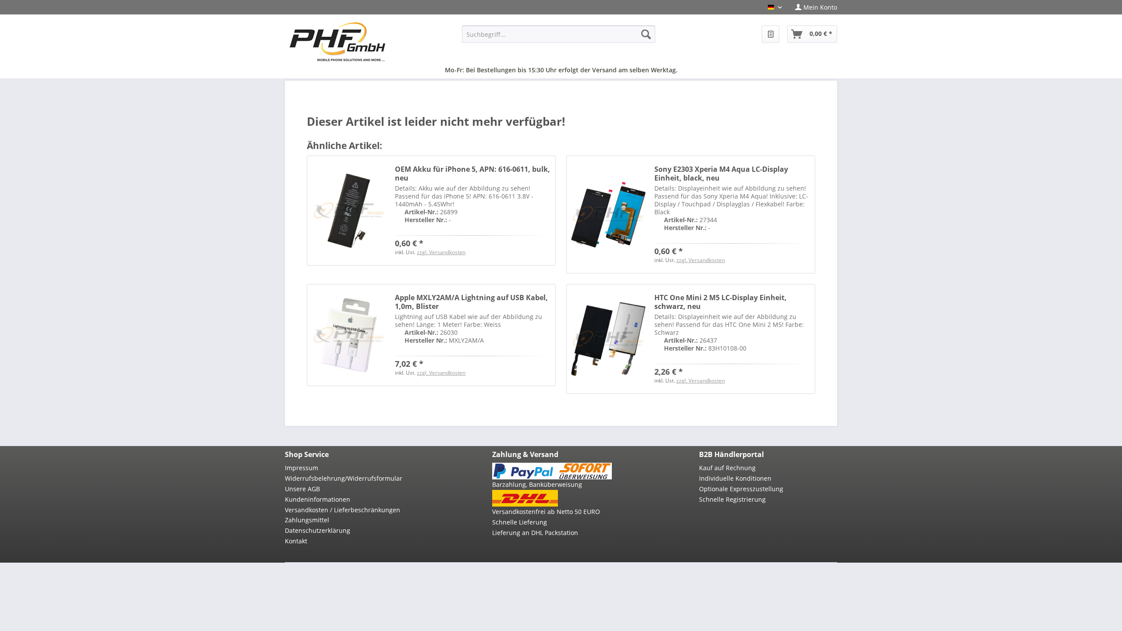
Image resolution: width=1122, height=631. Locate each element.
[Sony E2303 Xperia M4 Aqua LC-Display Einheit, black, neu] (608, 214)
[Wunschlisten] (770, 34)
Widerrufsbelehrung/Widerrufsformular (343, 478)
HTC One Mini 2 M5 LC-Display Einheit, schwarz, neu (720, 302)
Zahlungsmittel (307, 520)
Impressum (301, 468)
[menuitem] (812, 7)
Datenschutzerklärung (317, 530)
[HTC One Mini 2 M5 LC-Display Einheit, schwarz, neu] (608, 339)
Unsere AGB (302, 489)
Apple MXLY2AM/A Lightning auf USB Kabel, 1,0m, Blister (471, 302)
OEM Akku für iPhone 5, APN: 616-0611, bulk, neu (472, 173)
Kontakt (296, 541)
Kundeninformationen (317, 499)
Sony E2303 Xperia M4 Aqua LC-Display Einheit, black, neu (721, 173)
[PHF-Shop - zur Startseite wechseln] (337, 42)
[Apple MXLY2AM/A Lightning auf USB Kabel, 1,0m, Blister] (349, 335)
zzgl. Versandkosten (441, 252)
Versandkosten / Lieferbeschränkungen (342, 510)
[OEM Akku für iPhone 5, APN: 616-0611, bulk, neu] (349, 210)
